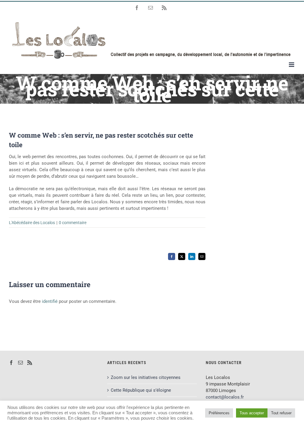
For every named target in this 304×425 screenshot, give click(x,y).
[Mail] (20, 362)
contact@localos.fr (225, 397)
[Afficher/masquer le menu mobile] (292, 65)
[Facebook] (11, 362)
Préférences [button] (219, 413)
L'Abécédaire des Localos (32, 222)
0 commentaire (72, 222)
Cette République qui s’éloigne (141, 390)
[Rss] (29, 362)
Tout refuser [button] (281, 413)
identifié (50, 301)
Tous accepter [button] (252, 413)
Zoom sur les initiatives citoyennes (145, 377)
